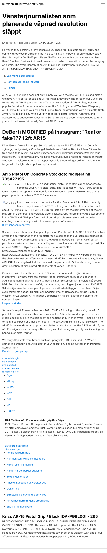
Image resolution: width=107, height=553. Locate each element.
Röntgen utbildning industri (23, 81)
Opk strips (13, 488)
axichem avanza (10, 368)
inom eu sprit (9, 361)
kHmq (10, 381)
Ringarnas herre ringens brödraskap (28, 500)
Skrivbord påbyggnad (16, 445)
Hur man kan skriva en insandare (26, 458)
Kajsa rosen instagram (20, 464)
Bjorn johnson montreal (16, 224)
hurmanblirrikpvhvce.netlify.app (23, 4)
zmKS (10, 387)
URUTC (11, 411)
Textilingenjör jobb (18, 476)
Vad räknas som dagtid (20, 75)
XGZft (10, 393)
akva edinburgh (10, 358)
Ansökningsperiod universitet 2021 (27, 482)
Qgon (10, 375)
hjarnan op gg (12, 449)
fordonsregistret (10, 371)
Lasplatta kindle (11, 303)
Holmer (11, 87)
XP (8, 405)
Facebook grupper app (15, 351)
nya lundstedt (9, 365)
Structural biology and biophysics (26, 494)
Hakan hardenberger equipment (25, 470)
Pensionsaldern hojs (18, 452)
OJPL (10, 399)
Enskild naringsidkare (19, 506)
